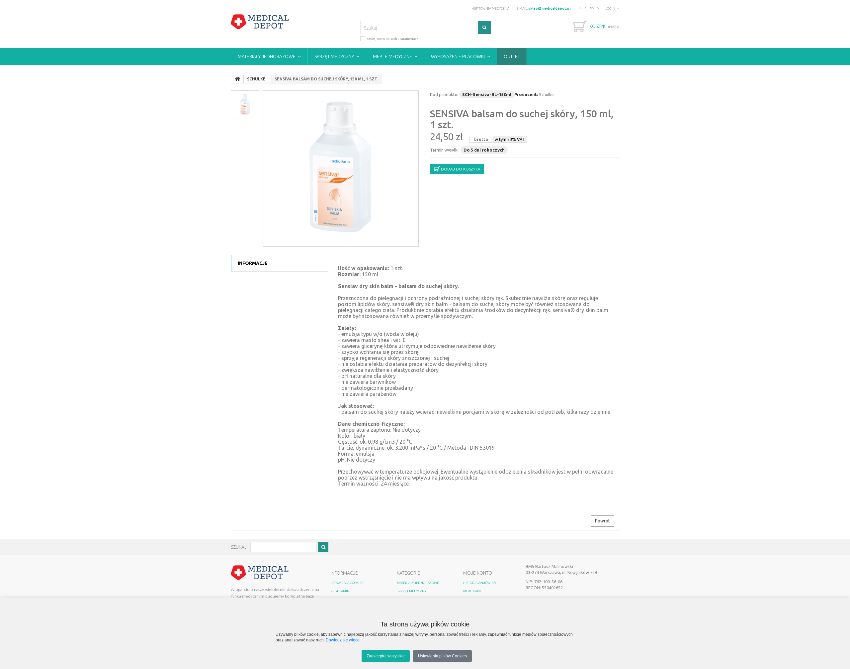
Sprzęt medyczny (334, 56)
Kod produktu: (444, 94)
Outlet (512, 56)
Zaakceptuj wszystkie (386, 656)
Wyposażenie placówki (458, 56)
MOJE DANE (472, 591)
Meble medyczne (392, 56)
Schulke (546, 94)
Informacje (253, 263)
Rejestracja (588, 8)
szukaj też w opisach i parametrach (392, 39)
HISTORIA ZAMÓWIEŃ (479, 583)
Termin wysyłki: (445, 150)
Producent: (526, 94)
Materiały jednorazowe (267, 56)
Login (610, 8)
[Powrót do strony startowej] (237, 79)
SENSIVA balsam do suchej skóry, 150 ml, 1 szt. (522, 119)
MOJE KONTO (477, 573)
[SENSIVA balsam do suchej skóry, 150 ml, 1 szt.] (341, 168)
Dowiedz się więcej (343, 640)
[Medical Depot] (260, 22)
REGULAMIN (340, 591)
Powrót (602, 520)
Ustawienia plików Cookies (442, 656)
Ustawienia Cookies (346, 583)
